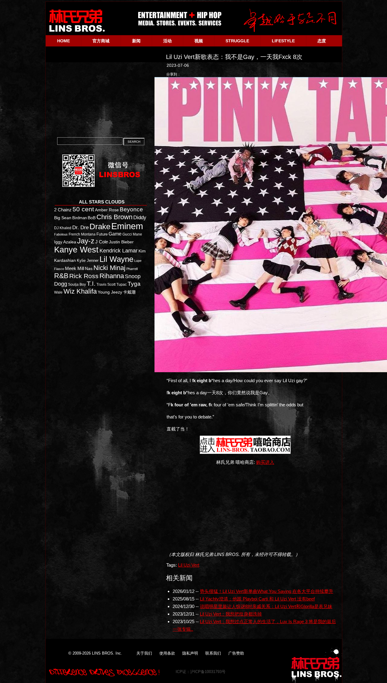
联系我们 (213, 653)
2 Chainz (63, 209)
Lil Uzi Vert (188, 565)
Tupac (121, 284)
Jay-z (85, 241)
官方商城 (101, 40)
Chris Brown (114, 217)
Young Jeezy (110, 292)
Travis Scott (105, 284)
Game (115, 233)
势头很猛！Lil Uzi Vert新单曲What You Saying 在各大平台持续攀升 (266, 591)
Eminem (127, 226)
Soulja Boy (77, 284)
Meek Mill (74, 268)
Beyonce (131, 209)
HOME (63, 40)
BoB (92, 218)
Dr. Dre (80, 227)
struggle (237, 40)
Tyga (134, 284)
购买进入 (265, 462)
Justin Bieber (121, 241)
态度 (321, 40)
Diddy (139, 217)
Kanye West (76, 249)
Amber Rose (107, 210)
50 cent (83, 209)
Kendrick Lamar (118, 250)
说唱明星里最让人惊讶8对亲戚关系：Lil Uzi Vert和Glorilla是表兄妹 (266, 606)
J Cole (101, 241)
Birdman (79, 218)
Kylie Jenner (88, 260)
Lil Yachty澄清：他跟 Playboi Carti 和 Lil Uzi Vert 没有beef (257, 598)
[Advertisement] (247, 508)
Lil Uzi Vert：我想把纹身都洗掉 (231, 613)
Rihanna (111, 276)
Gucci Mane (132, 234)
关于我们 (144, 653)
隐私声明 (190, 653)
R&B (61, 276)
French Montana (82, 234)
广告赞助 (236, 653)
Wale (58, 292)
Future (102, 234)
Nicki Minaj (109, 268)
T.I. (91, 283)
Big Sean (62, 217)
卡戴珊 (129, 292)
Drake (99, 226)
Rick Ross (84, 275)
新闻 (136, 40)
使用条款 (167, 653)
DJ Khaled (62, 228)
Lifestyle (283, 40)
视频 (198, 40)
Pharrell (132, 269)
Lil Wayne (116, 259)
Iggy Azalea (65, 242)
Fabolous (61, 234)
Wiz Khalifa (80, 291)
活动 (167, 40)
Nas (89, 268)
